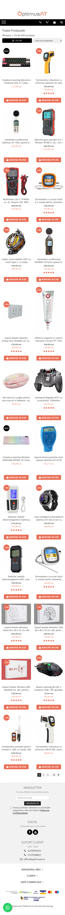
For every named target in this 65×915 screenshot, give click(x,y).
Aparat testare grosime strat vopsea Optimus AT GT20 (48, 459)
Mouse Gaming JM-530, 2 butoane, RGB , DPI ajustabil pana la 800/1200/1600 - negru (49, 688)
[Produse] (4, 23)
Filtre (18, 40)
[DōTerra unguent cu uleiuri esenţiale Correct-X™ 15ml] (48, 310)
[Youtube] (35, 832)
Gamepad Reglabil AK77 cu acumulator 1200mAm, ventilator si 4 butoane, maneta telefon (48, 399)
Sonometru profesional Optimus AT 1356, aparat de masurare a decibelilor (16, 141)
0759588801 (34, 854)
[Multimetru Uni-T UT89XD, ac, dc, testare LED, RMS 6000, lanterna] (16, 181)
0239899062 (34, 850)
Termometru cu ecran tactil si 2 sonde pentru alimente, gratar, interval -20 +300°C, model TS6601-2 (49, 201)
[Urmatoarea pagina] (58, 775)
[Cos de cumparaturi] (54, 22)
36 (54, 774)
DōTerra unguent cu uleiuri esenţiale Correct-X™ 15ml (49, 339)
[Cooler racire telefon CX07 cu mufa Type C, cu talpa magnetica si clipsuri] (16, 241)
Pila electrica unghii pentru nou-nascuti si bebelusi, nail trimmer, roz (16, 399)
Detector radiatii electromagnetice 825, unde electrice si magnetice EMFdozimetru (16, 578)
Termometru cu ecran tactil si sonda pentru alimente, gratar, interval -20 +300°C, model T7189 (49, 578)
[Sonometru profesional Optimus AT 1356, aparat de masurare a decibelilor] (16, 122)
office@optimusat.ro (34, 859)
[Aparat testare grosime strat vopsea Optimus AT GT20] (48, 439)
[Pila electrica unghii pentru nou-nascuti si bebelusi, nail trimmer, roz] (16, 380)
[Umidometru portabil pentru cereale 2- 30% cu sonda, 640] (16, 729)
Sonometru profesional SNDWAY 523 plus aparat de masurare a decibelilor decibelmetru (48, 261)
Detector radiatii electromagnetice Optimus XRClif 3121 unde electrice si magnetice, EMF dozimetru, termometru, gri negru (16, 518)
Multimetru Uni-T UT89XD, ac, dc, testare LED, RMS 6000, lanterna (16, 201)
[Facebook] (29, 832)
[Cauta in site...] (61, 22)
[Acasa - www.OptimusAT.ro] (32, 14)
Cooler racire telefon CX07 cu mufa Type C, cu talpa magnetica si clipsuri (16, 261)
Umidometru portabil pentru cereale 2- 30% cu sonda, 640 (16, 748)
